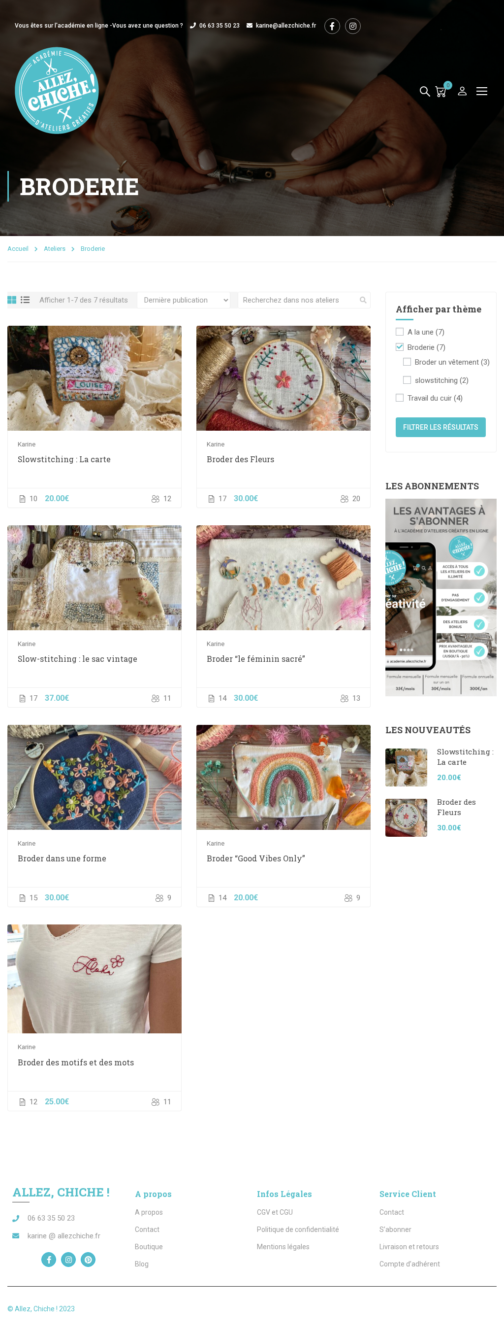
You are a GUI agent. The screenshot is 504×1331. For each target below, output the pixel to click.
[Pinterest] (88, 1259)
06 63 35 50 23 (219, 25)
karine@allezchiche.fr (286, 25)
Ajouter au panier (94, 378)
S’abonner (395, 1229)
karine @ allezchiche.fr (64, 1235)
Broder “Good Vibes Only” (256, 858)
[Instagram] (68, 1259)
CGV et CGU (275, 1212)
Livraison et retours (409, 1247)
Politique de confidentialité (298, 1229)
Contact (147, 1229)
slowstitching (442, 380)
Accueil (18, 248)
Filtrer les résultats (440, 427)
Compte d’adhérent (409, 1264)
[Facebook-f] (48, 1259)
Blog (142, 1264)
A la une (426, 332)
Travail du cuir (435, 398)
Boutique (149, 1247)
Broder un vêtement (452, 362)
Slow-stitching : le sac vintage (77, 658)
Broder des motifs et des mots (76, 1062)
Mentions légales (283, 1247)
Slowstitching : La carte (64, 459)
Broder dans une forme (62, 858)
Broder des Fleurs (240, 459)
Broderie (426, 347)
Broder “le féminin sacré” (256, 658)
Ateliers (54, 248)
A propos (149, 1212)
